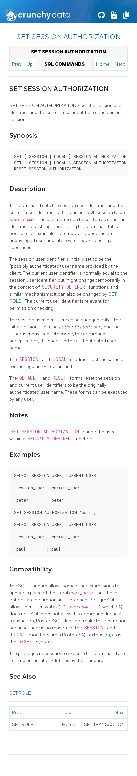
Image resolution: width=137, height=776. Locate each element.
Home (103, 64)
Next (120, 64)
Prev (17, 64)
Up (30, 64)
